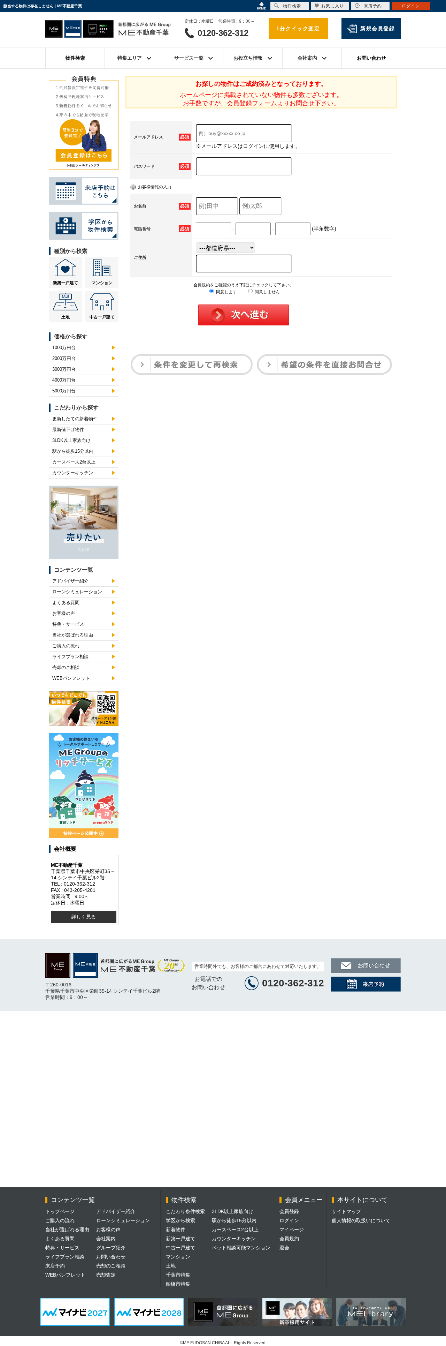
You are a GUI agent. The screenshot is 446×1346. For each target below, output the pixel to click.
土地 (65, 317)
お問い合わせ (371, 58)
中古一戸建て (102, 317)
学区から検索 (180, 1220)
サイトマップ (346, 1211)
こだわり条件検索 (185, 1211)
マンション (102, 282)
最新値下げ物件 (68, 429)
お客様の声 (63, 613)
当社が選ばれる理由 (72, 635)
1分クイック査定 (298, 28)
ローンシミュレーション (77, 591)
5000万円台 (64, 390)
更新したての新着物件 (75, 418)
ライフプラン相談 (70, 656)
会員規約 (289, 1238)
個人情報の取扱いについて (361, 1220)
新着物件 (175, 1229)
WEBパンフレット (71, 678)
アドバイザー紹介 (70, 581)
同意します (226, 291)
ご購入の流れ (65, 645)
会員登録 (289, 1211)
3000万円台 (64, 369)
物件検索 (75, 58)
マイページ (291, 1229)
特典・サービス (68, 624)
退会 (284, 1247)
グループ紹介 (110, 1247)
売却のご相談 (65, 667)
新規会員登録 (377, 28)
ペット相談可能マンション (241, 1247)
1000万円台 (64, 347)
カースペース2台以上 (73, 462)
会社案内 (106, 1238)
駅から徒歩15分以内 (72, 451)
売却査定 (106, 1275)
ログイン (289, 1220)
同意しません (267, 291)
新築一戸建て (65, 282)
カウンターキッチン (72, 472)
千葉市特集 (178, 1275)
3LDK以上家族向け (71, 440)
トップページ (60, 1211)
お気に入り (332, 5)
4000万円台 (64, 380)
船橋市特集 (178, 1284)
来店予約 (55, 1266)
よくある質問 (65, 602)
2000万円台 (64, 358)
